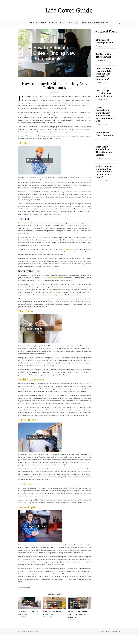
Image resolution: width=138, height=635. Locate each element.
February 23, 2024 (104, 158)
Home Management (56, 23)
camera (57, 292)
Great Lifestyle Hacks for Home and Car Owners (104, 93)
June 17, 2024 (102, 60)
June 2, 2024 (102, 82)
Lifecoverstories (25, 587)
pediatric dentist (66, 249)
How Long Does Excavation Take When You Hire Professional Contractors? (104, 73)
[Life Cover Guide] (69, 10)
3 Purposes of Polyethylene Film (104, 41)
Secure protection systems (52, 278)
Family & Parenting (38, 23)
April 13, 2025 (102, 46)
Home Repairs (73, 23)
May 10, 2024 (102, 99)
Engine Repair (27, 507)
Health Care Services (31, 379)
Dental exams (22, 223)
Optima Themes (33, 631)
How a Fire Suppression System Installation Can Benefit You (78, 614)
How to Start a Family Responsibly (105, 134)
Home (54, 80)
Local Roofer (26, 484)
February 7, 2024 (103, 180)
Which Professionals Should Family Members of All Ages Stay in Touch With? (105, 114)
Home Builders (27, 420)
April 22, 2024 (102, 124)
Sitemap (117, 631)
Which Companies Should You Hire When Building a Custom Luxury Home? (104, 171)
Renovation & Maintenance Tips (95, 23)
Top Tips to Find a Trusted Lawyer (104, 55)
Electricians (25, 311)
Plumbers (24, 143)
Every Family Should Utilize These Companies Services (104, 150)
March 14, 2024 (103, 139)
